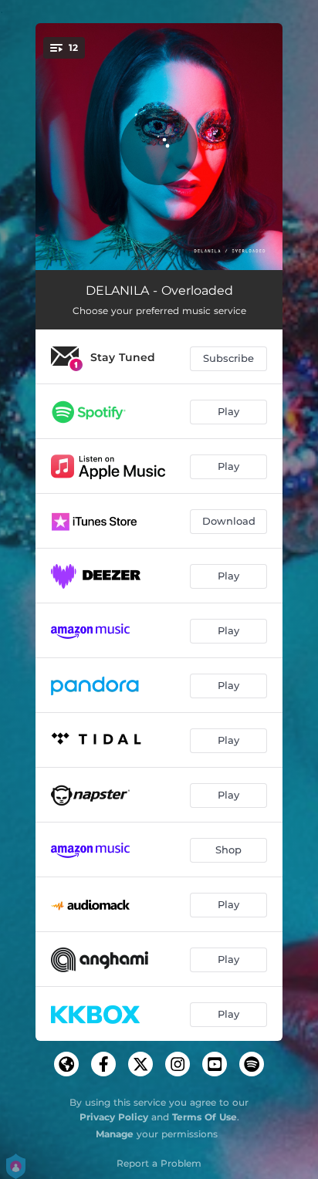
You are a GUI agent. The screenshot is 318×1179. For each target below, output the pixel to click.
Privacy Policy (114, 1117)
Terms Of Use (204, 1117)
